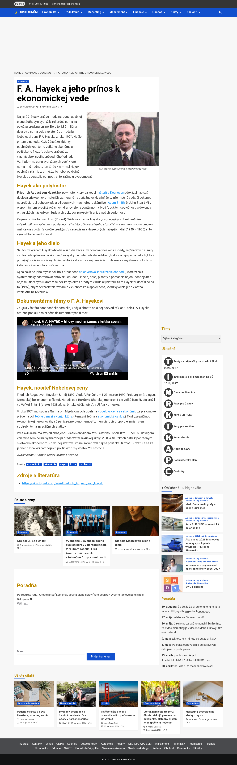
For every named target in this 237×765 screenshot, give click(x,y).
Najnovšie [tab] (192, 488)
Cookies (72, 743)
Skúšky (197, 748)
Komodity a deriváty (203, 498)
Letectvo (189, 536)
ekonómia (50, 464)
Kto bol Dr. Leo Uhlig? (31, 541)
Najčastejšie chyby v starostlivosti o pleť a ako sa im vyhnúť (118, 715)
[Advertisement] (118, 42)
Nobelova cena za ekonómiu (117, 411)
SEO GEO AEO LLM (139, 743)
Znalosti (192, 12)
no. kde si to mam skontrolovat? (194, 666)
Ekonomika (49, 12)
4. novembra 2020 (48, 107)
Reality (120, 743)
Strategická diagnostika (196, 583)
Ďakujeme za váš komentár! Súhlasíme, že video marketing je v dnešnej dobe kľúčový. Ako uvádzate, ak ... (192, 628)
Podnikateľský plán (185, 460)
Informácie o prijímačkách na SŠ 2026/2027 (188, 380)
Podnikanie (72, 12)
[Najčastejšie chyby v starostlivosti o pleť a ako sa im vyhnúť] (118, 694)
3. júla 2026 (94, 562)
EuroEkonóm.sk (27, 107)
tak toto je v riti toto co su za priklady (194, 638)
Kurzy (174, 12)
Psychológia (192, 703)
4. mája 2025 (139, 549)
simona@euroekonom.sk (66, 3)
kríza (73, 464)
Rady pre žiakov (183, 403)
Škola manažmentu (113, 748)
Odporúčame (202, 501)
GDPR (60, 743)
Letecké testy (89, 743)
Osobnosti (23, 82)
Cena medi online (184, 392)
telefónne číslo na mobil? (188, 617)
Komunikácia (181, 437)
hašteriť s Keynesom (111, 192)
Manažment (117, 12)
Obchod (157, 12)
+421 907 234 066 (38, 3)
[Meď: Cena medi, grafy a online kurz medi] (172, 504)
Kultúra (157, 748)
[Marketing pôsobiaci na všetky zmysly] (203, 694)
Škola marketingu (138, 748)
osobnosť (85, 464)
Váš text (22, 603)
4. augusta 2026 (45, 545)
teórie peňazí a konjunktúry (53, 416)
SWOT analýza (194, 586)
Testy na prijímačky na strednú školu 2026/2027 (191, 365)
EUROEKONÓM (28, 12)
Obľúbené (190, 501)
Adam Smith (116, 202)
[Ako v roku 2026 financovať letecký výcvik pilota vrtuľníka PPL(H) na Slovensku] (172, 545)
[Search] (220, 12)
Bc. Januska (123, 549)
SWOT (68, 748)
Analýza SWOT (182, 448)
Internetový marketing (28, 703)
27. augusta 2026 (27, 723)
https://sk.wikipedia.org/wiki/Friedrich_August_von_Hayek (62, 483)
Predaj (105, 703)
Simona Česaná (27, 545)
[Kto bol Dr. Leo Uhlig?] (37, 521)
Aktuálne (189, 498)
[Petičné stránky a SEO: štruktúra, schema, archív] (34, 694)
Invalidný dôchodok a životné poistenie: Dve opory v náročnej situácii (74, 715)
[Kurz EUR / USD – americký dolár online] (172, 524)
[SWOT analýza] (172, 585)
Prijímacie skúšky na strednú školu (201, 562)
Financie (138, 12)
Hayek (63, 464)
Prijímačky (178, 743)
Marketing (94, 12)
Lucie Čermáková (77, 562)
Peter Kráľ (192, 719)
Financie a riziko (67, 703)
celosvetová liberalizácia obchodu (102, 272)
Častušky (179, 471)
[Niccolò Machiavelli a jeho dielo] (135, 521)
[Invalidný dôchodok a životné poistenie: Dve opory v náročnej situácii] (76, 694)
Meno (20, 651)
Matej (64, 723)
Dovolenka (183, 748)
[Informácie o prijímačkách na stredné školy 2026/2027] (172, 565)
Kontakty (37, 743)
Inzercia (23, 743)
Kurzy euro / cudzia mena (206, 518)
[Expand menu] (58, 12)
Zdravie (56, 748)
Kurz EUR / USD (183, 414)
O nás (49, 743)
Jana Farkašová (27, 719)
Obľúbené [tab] (171, 488)
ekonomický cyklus (111, 416)
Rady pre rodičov (183, 426)
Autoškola (107, 743)
